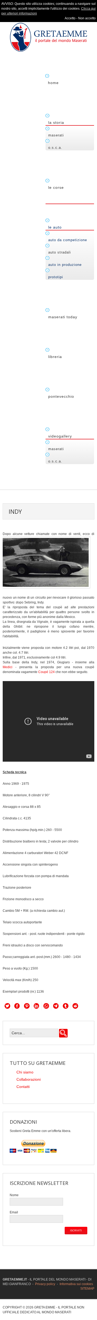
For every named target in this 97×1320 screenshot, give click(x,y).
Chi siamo (24, 1072)
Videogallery (60, 436)
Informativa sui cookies (76, 1284)
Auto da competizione (67, 240)
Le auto (55, 227)
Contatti (23, 1086)
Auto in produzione (65, 265)
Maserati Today (62, 317)
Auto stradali (59, 252)
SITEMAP (87, 1288)
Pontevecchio (61, 396)
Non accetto (87, 18)
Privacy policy (45, 1284)
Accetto (70, 18)
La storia (56, 122)
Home (53, 83)
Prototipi (55, 277)
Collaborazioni (28, 1079)
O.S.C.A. (55, 148)
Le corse (56, 187)
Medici (7, 667)
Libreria (55, 357)
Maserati (56, 135)
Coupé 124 (46, 672)
